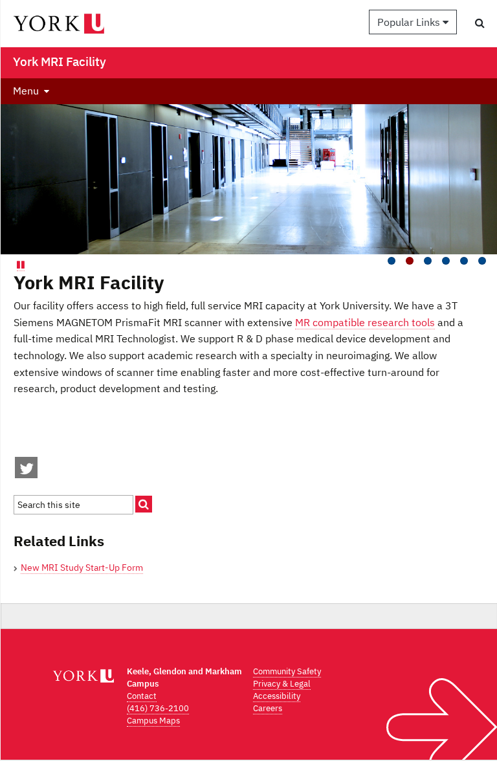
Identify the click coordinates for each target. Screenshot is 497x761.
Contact (142, 695)
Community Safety (287, 671)
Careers (267, 708)
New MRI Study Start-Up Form (82, 567)
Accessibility (276, 695)
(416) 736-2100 (158, 708)
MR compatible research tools (365, 322)
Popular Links (410, 22)
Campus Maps (153, 720)
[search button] (480, 22)
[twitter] (26, 471)
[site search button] (143, 504)
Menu (26, 90)
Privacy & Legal (282, 683)
